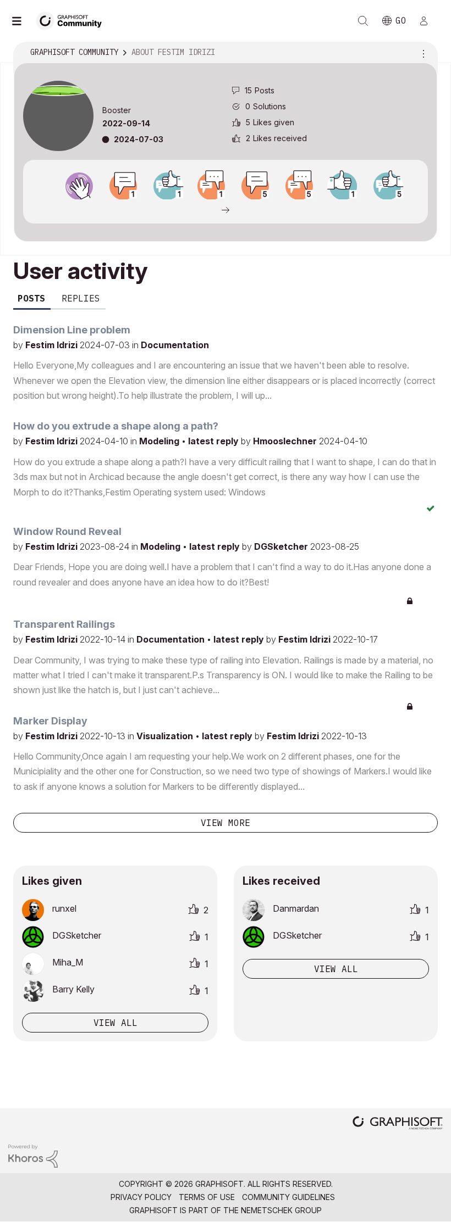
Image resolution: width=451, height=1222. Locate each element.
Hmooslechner (286, 441)
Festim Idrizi (52, 344)
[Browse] (22, 21)
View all (116, 1022)
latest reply (214, 441)
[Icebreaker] (123, 186)
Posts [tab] (31, 298)
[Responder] (211, 186)
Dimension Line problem (71, 330)
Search (363, 20)
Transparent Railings (64, 624)
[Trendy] (343, 186)
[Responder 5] (299, 186)
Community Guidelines (288, 1197)
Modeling (160, 441)
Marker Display (50, 721)
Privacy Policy (141, 1197)
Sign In (428, 21)
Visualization (165, 735)
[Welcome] (79, 186)
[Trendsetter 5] (387, 186)
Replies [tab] (81, 298)
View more (225, 822)
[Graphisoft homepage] (398, 1124)
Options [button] (422, 53)
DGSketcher (282, 546)
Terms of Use (207, 1197)
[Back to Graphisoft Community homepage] (72, 20)
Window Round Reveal (67, 531)
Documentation (175, 344)
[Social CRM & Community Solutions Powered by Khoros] (33, 1155)
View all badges (226, 209)
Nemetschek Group (281, 1210)
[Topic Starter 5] (255, 186)
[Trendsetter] (167, 186)
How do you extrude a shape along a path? (115, 426)
